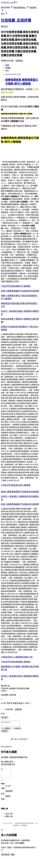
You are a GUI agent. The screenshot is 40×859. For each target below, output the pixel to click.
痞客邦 (15, 703)
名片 (7, 70)
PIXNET (10, 823)
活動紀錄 (18, 709)
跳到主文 (4, 26)
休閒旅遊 (19, 61)
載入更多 (5, 717)
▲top (3, 713)
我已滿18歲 (5, 854)
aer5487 (4, 691)
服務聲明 (24, 825)
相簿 (7, 65)
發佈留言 (5, 731)
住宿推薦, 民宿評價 (16, 20)
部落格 (8, 68)
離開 (12, 854)
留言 (20, 703)
